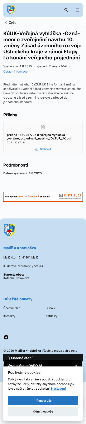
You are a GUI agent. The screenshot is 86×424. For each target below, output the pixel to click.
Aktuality (51, 316)
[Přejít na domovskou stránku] (11, 10)
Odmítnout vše (43, 411)
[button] (77, 10)
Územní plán (11, 308)
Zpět (12, 22)
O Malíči (51, 308)
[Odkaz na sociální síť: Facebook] (6, 337)
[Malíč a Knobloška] (43, 230)
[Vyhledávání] (66, 10)
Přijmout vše (43, 400)
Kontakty (9, 316)
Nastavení (58, 388)
